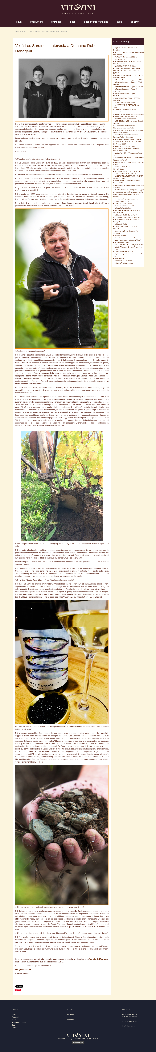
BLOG (24, 31)
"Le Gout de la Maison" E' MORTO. (128, 217)
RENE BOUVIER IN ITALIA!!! (125, 66)
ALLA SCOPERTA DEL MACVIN (126, 146)
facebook (70, 1019)
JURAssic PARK (121, 224)
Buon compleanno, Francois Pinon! (128, 240)
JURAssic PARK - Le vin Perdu (126, 215)
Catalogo (15, 1020)
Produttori (15, 1017)
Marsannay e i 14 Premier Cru (126, 116)
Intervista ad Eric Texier (123, 261)
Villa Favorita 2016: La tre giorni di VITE (129, 245)
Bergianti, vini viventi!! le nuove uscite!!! (129, 114)
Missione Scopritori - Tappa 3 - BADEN (129, 87)
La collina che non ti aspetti (125, 238)
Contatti (14, 1027)
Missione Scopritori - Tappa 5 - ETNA (128, 80)
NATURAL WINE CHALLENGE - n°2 (128, 171)
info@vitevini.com (23, 970)
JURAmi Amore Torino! (123, 203)
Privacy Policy (78, 1042)
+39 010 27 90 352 (130, 1021)
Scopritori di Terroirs (98, 959)
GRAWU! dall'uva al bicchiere (125, 119)
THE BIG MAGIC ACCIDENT (125, 174)
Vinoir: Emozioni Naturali (124, 251)
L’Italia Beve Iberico (122, 242)
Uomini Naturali (120, 235)
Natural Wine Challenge (123, 208)
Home (17, 31)
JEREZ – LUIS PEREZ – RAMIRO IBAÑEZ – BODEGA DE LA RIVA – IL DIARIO (126, 70)
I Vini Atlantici (120, 258)
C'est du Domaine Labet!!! (124, 206)
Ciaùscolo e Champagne (124, 263)
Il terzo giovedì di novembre (125, 103)
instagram (70, 1014)
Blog (13, 1025)
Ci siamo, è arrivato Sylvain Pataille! (128, 139)
